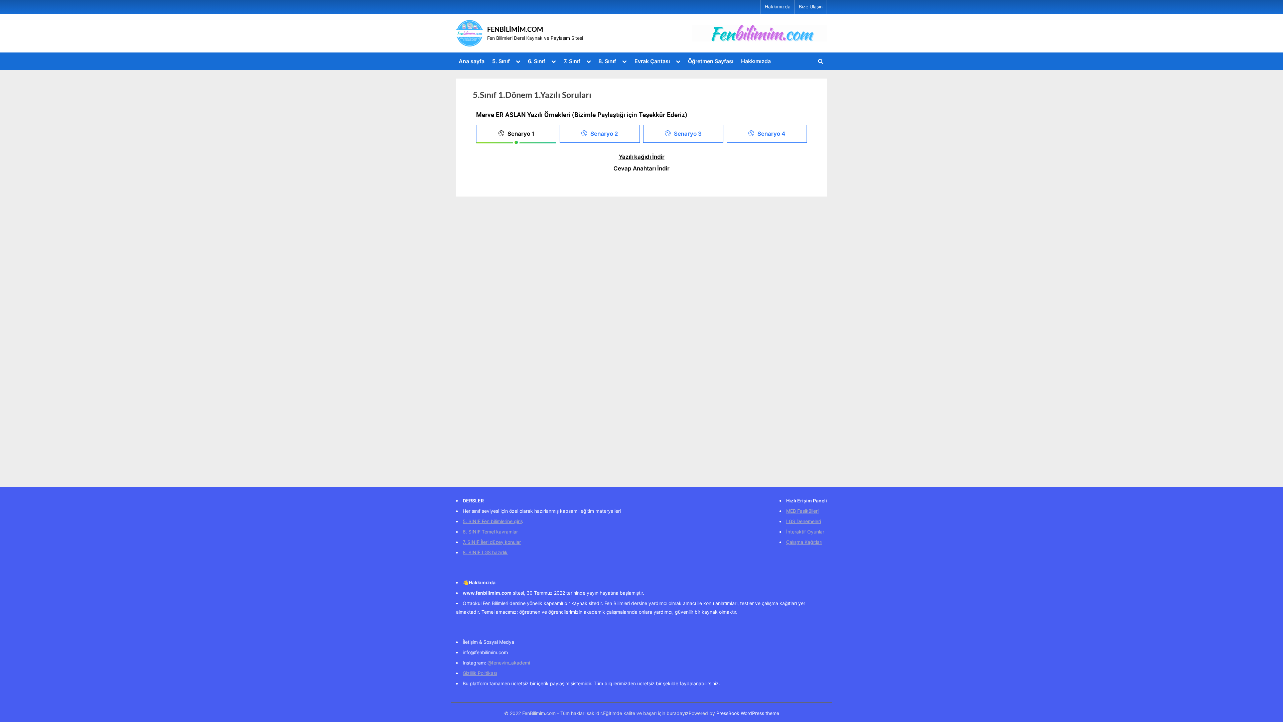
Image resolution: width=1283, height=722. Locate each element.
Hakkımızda (778, 6)
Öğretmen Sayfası (710, 61)
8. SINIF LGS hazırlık (485, 552)
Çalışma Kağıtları (804, 542)
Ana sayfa (471, 61)
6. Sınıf (536, 61)
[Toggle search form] (820, 61)
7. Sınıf (572, 61)
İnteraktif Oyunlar (805, 531)
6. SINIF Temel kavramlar (490, 531)
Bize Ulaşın (811, 6)
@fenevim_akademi (508, 663)
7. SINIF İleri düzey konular (492, 542)
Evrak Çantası (652, 61)
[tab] (516, 134)
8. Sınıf (607, 61)
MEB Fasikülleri (802, 511)
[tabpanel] (641, 164)
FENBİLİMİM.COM (515, 29)
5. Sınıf (501, 61)
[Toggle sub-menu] (518, 61)
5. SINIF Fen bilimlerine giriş (493, 521)
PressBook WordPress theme (747, 713)
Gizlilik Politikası (480, 673)
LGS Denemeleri (803, 521)
